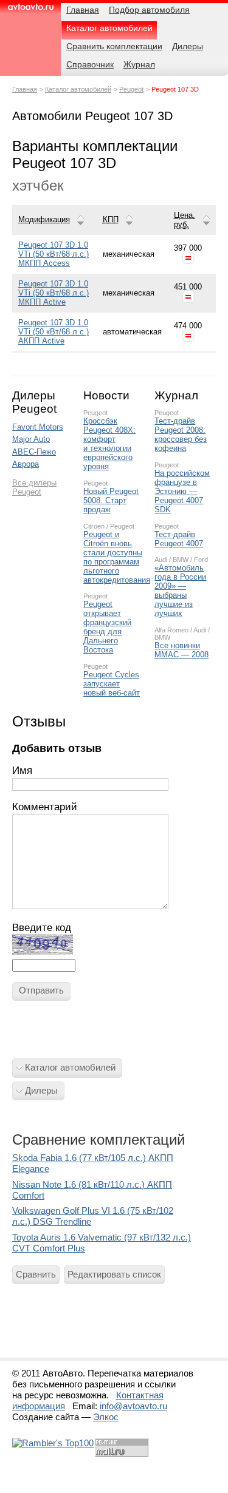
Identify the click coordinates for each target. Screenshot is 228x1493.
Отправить (41, 990)
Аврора (25, 464)
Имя (22, 770)
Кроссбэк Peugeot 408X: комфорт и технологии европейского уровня (109, 443)
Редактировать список (114, 1274)
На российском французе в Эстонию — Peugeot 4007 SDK (182, 491)
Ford (201, 559)
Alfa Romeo (171, 630)
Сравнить (36, 1274)
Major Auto (31, 439)
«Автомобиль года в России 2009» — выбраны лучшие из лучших (180, 590)
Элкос (106, 1417)
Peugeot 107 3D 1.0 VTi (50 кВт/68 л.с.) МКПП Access (53, 254)
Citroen (94, 526)
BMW (180, 559)
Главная (24, 89)
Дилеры (41, 1090)
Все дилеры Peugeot (34, 487)
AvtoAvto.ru (30, 10)
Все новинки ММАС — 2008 (181, 650)
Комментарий (44, 807)
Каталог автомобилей (78, 89)
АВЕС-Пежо (34, 451)
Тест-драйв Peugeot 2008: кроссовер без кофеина (180, 434)
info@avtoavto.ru (133, 1406)
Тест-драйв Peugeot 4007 (178, 539)
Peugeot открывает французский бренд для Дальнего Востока (107, 627)
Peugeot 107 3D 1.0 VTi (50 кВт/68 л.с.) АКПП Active (53, 331)
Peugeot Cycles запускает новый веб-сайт (111, 683)
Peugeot (131, 89)
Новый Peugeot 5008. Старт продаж (111, 500)
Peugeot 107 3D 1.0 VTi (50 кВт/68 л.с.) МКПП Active (53, 292)
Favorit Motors (37, 427)
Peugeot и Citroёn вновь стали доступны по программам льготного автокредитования (112, 557)
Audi (160, 559)
